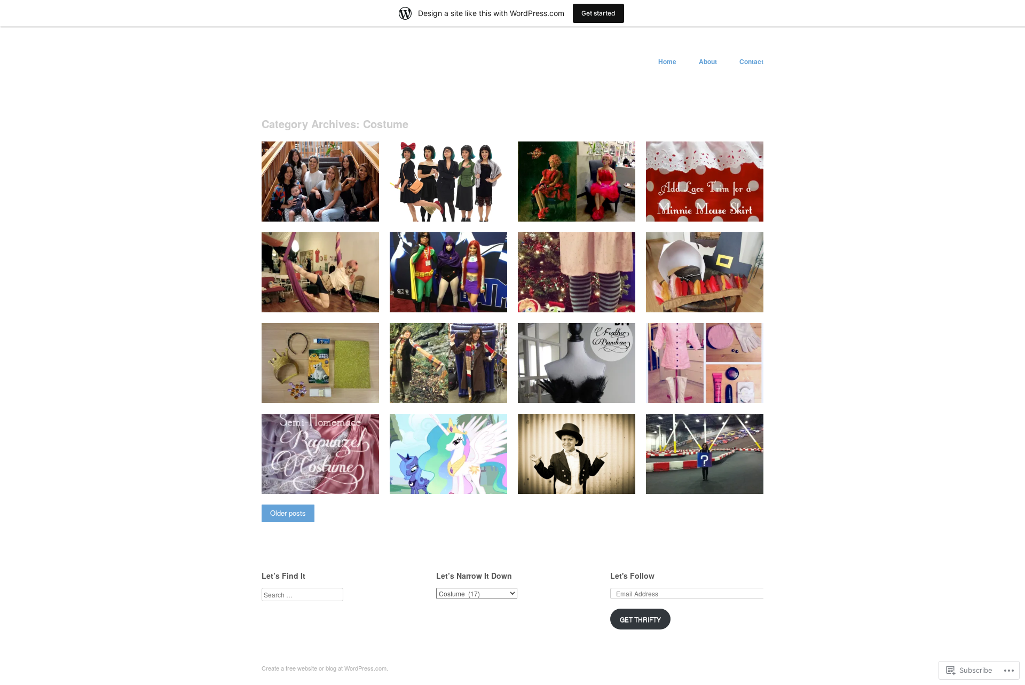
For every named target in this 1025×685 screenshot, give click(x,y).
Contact (751, 61)
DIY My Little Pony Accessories (308, 386)
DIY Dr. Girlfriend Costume (715, 390)
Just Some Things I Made (332, 209)
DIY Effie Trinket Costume (588, 209)
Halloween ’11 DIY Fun (721, 481)
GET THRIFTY (640, 619)
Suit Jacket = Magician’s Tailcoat (575, 476)
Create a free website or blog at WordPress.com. (325, 668)
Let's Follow (632, 575)
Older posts (288, 513)
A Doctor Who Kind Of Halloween (438, 386)
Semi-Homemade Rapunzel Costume (322, 476)
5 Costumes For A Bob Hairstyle (436, 204)
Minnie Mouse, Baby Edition (712, 209)
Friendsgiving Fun (728, 300)
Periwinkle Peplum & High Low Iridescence (448, 476)
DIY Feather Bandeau (595, 390)
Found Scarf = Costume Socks (561, 295)
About (708, 61)
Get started (598, 13)
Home (667, 61)
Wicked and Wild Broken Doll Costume (318, 295)
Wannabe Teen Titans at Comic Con (445, 295)
